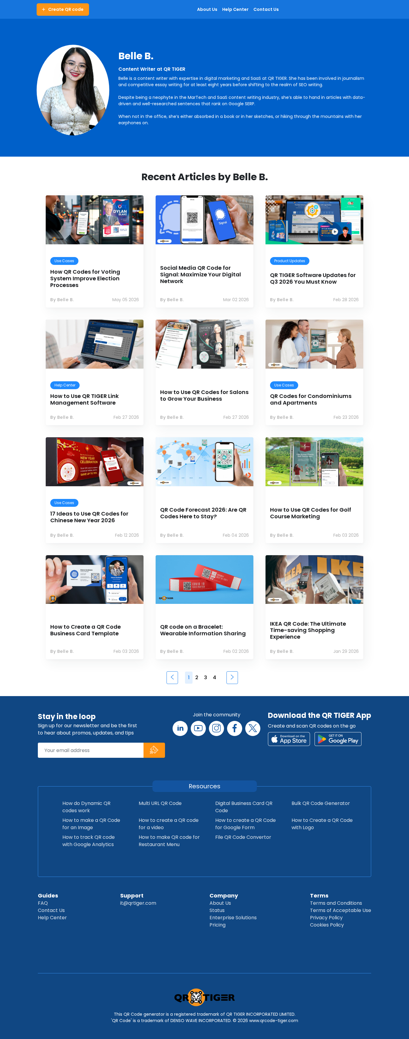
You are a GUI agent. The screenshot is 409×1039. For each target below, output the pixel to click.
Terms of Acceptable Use (340, 910)
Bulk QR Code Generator (321, 803)
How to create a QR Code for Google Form (245, 824)
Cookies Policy (327, 924)
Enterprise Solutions (233, 917)
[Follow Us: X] (252, 728)
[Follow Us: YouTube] (198, 728)
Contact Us (51, 910)
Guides (48, 895)
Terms (319, 895)
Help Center (52, 917)
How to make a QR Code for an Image (91, 824)
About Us (220, 903)
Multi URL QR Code (160, 803)
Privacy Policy (326, 917)
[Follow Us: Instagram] (216, 728)
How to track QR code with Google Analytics (88, 841)
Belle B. (135, 56)
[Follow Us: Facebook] (234, 728)
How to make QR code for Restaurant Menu (169, 841)
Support (131, 895)
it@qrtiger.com (138, 903)
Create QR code (66, 9)
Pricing (217, 924)
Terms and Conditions (336, 903)
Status (217, 910)
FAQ (43, 903)
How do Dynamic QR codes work (86, 807)
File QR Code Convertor (243, 837)
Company (223, 895)
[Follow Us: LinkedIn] (180, 728)
